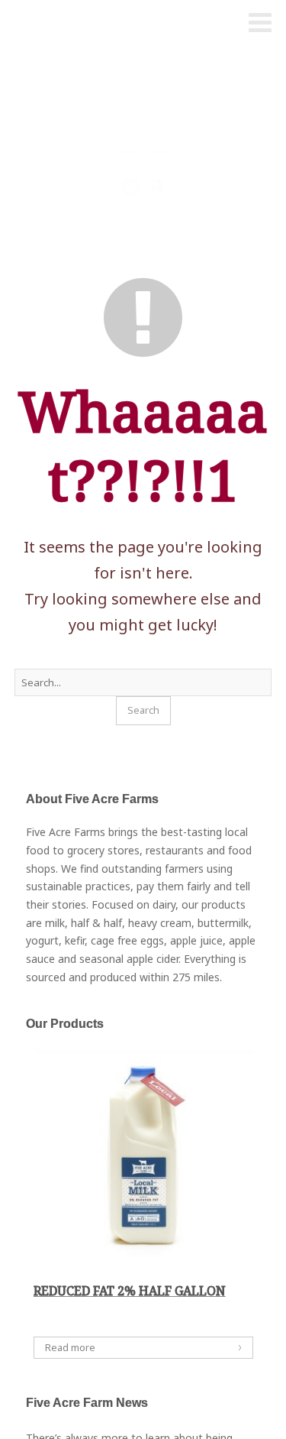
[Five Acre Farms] (41, 24)
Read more (70, 1347)
